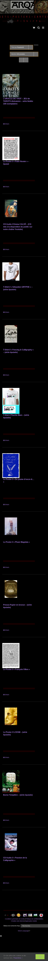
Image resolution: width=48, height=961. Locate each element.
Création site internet (17, 921)
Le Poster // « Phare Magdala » (16, 542)
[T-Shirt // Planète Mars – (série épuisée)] (10, 401)
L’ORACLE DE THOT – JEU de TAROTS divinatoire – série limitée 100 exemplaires (18, 101)
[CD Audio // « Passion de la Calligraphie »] (10, 844)
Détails (7, 124)
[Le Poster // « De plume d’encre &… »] (10, 465)
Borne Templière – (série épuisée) (18, 795)
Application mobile (31, 921)
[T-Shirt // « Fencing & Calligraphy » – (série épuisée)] (10, 337)
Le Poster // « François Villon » (16, 669)
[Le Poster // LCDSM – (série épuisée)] (10, 719)
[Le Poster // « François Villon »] (10, 655)
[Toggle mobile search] (38, 27)
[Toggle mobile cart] (34, 27)
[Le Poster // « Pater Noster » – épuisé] (10, 148)
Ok (40, 957)
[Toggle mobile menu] (43, 27)
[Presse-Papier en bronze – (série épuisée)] (10, 592)
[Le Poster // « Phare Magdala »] (10, 529)
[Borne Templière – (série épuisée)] (10, 782)
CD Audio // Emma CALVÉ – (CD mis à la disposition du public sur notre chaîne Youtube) (17, 226)
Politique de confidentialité (34, 919)
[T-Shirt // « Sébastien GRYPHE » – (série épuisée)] (10, 274)
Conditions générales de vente (14, 919)
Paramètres (18, 958)
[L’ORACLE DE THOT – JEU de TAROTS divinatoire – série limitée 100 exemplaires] (10, 85)
